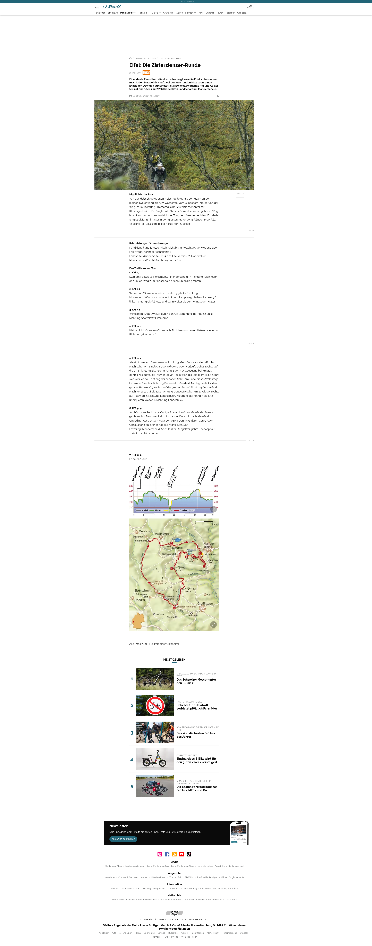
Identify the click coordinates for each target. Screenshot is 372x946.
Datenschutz (174, 888)
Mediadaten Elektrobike (188, 866)
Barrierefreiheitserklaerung (214, 888)
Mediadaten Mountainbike (137, 866)
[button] (174, 145)
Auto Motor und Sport (122, 933)
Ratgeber (230, 13)
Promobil (156, 937)
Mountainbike (127, 13)
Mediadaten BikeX (113, 866)
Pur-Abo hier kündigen (207, 877)
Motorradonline (229, 933)
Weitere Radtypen (184, 13)
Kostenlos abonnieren (123, 839)
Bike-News (113, 13)
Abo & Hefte (231, 899)
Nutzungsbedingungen (153, 888)
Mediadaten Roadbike (163, 866)
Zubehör (210, 13)
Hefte (182, 1)
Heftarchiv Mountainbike (123, 899)
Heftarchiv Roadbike (147, 899)
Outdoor (244, 933)
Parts (200, 13)
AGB (137, 888)
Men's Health (213, 933)
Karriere (234, 888)
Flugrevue (173, 933)
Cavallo (161, 933)
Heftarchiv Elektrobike (170, 899)
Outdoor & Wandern (127, 877)
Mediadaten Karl (236, 866)
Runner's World (171, 937)
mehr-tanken (198, 933)
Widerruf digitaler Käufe (232, 877)
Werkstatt (241, 13)
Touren (220, 13)
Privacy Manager (191, 888)
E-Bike (155, 13)
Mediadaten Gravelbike (214, 866)
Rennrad (143, 13)
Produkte (190, 1)
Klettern (144, 877)
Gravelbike (168, 13)
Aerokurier (104, 933)
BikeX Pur (189, 877)
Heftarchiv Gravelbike (195, 899)
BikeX (138, 933)
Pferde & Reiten (158, 877)
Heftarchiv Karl (215, 899)
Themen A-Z (175, 877)
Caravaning (149, 933)
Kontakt (114, 888)
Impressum (127, 888)
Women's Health (189, 937)
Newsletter (99, 13)
